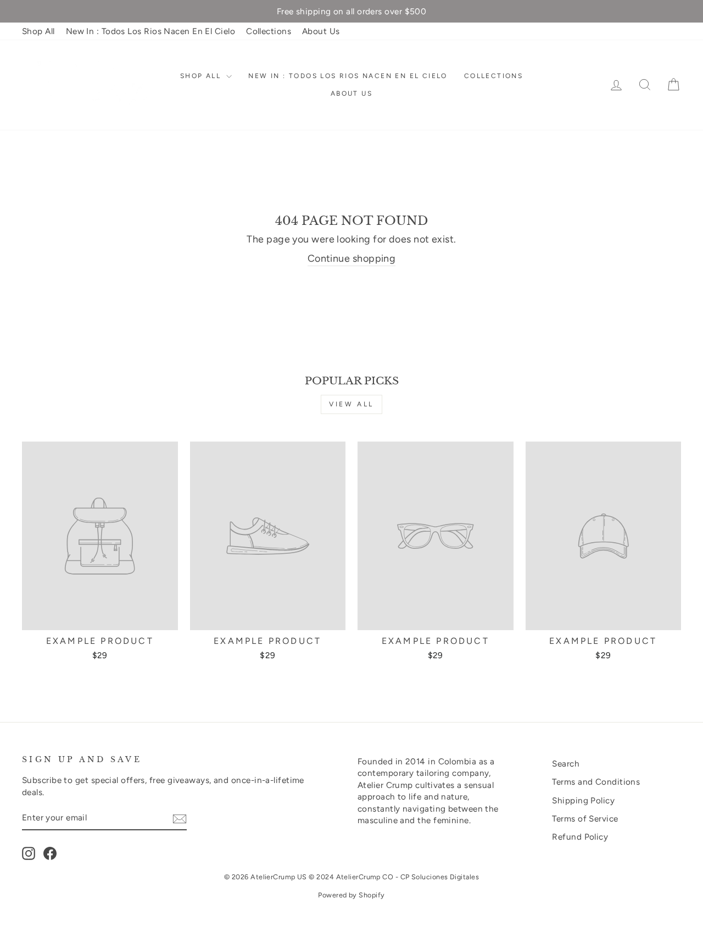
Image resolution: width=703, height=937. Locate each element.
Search (565, 763)
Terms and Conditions (596, 781)
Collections (268, 31)
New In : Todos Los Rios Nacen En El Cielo (150, 31)
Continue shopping (352, 258)
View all (351, 404)
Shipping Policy (583, 800)
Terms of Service (585, 818)
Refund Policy (580, 836)
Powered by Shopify (351, 895)
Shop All (38, 31)
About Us (321, 31)
